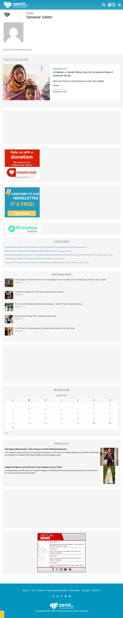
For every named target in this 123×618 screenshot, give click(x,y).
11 (29, 414)
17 (13, 418)
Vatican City (60, 69)
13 (61, 414)
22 (94, 418)
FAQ (34, 590)
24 (13, 423)
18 (29, 418)
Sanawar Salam (59, 92)
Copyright (85, 590)
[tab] (50, 536)
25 (29, 423)
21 (78, 418)
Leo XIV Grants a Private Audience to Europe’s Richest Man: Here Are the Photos (45, 328)
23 (110, 418)
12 (45, 414)
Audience (41, 590)
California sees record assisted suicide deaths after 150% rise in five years (33, 251)
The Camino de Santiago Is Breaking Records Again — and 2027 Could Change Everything (48, 304)
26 (45, 423)
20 (61, 418)
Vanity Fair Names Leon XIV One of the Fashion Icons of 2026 (33, 467)
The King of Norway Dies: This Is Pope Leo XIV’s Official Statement (29, 259)
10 (13, 414)
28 (78, 423)
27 (61, 423)
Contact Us (95, 590)
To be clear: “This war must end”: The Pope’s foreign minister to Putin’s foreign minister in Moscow (42, 262)
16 (110, 414)
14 (78, 414)
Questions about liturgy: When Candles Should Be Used (35, 316)
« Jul (6, 433)
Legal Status (74, 590)
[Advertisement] (61, 127)
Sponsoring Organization (57, 590)
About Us (27, 590)
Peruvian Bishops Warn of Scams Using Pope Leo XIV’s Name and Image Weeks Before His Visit (41, 247)
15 (94, 414)
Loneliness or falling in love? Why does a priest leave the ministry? (39, 292)
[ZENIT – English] (34, 5)
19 (45, 418)
